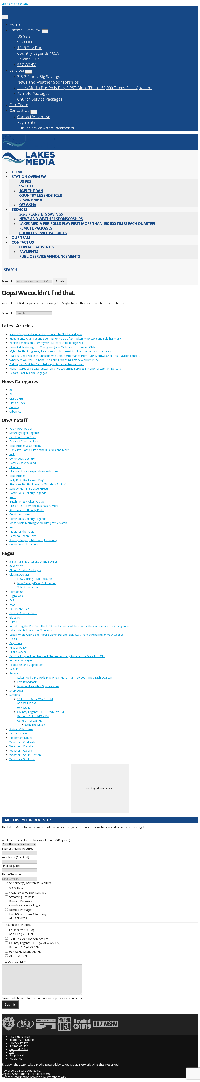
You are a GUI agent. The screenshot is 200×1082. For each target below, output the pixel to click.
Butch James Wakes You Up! (27, 501)
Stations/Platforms (21, 729)
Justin (12, 497)
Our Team (18, 104)
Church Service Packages (39, 99)
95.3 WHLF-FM (26, 703)
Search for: (8, 281)
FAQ (12, 604)
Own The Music (35, 725)
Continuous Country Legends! (28, 519)
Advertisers (16, 566)
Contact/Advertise (33, 116)
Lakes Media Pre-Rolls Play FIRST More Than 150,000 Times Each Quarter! (84, 87)
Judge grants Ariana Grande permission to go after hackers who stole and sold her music (65, 338)
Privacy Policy (18, 647)
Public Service (18, 652)
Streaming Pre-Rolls (21, 897)
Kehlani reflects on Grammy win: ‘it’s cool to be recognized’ (46, 343)
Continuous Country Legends (27, 493)
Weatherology (56, 1077)
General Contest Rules (23, 613)
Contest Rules (18, 1049)
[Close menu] (5, 17)
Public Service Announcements (45, 128)
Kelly (12, 454)
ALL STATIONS (18, 956)
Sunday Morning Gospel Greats (29, 488)
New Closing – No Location (34, 579)
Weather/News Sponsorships (27, 892)
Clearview (15, 467)
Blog (12, 394)
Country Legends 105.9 (38, 53)
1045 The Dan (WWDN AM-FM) (29, 938)
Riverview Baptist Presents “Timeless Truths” (37, 484)
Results (14, 669)
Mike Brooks (17, 476)
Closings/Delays (19, 574)
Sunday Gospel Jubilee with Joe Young (33, 540)
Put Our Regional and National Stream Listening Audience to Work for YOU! (57, 656)
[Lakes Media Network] (28, 148)
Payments (26, 122)
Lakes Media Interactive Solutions (30, 630)
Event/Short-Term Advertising (27, 914)
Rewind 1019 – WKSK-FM (33, 716)
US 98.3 (24, 36)
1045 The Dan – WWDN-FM (35, 699)
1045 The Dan (29, 47)
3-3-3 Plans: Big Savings (38, 76)
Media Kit (15, 1058)
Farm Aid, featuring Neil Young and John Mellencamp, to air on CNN (52, 347)
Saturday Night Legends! (24, 433)
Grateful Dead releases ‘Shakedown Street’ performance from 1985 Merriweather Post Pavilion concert (74, 355)
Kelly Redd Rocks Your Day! (26, 480)
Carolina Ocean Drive (22, 437)
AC (11, 390)
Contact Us (19, 110)
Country (14, 407)
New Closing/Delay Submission (36, 583)
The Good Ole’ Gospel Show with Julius (33, 471)
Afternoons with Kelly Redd (26, 510)
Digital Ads (16, 596)
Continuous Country (22, 458)
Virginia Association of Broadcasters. (26, 1074)
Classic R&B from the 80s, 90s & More (33, 506)
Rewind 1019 (28, 58)
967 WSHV (26, 64)
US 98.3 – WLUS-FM (30, 720)
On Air (13, 639)
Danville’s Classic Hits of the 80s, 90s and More (39, 450)
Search (60, 281)
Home (15, 24)
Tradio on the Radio (22, 531)
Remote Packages (33, 93)
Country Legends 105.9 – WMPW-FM (40, 712)
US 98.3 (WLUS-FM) (21, 930)
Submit (10, 1004)
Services (17, 70)
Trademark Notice (20, 738)
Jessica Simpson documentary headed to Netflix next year (45, 334)
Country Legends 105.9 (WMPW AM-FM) (34, 943)
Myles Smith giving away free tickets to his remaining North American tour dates (60, 351)
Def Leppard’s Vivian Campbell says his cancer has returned (46, 364)
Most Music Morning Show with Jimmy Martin (38, 523)
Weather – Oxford (20, 750)
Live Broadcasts (27, 682)
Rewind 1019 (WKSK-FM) (25, 947)
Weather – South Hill (22, 759)
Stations (14, 695)
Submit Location (27, 587)
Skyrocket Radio (29, 1070)
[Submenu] (45, 31)
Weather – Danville (21, 746)
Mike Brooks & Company (25, 445)
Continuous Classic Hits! (24, 544)
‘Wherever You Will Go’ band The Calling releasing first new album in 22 (53, 360)
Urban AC (15, 411)
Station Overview (25, 30)
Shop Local (16, 690)
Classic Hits (16, 398)
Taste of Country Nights (24, 441)
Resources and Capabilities (26, 665)
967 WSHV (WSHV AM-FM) (26, 951)
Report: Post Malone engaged (28, 373)
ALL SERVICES (18, 918)
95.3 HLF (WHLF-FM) (22, 934)
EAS (11, 600)
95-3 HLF (25, 42)
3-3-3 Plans (16, 888)
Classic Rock (17, 403)
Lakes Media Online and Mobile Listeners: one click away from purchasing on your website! (66, 634)
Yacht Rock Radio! (20, 428)
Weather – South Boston (25, 755)
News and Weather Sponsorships (48, 82)
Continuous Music (20, 514)
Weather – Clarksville (22, 742)
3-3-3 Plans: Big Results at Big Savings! (33, 561)
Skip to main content (15, 3)
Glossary (14, 617)
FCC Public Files (19, 609)
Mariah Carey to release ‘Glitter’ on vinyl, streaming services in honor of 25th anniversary (65, 368)
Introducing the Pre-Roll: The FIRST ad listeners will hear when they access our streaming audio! (69, 626)
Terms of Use (18, 733)
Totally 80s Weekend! (22, 463)
